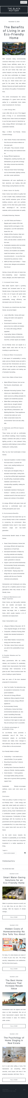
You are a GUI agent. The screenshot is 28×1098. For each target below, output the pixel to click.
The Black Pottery (14, 9)
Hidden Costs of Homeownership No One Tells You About (14, 931)
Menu (24, 2)
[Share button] (25, 853)
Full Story (14, 917)
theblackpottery (8, 861)
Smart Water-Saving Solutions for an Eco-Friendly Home (14, 880)
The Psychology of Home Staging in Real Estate (14, 1040)
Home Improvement (9, 853)
